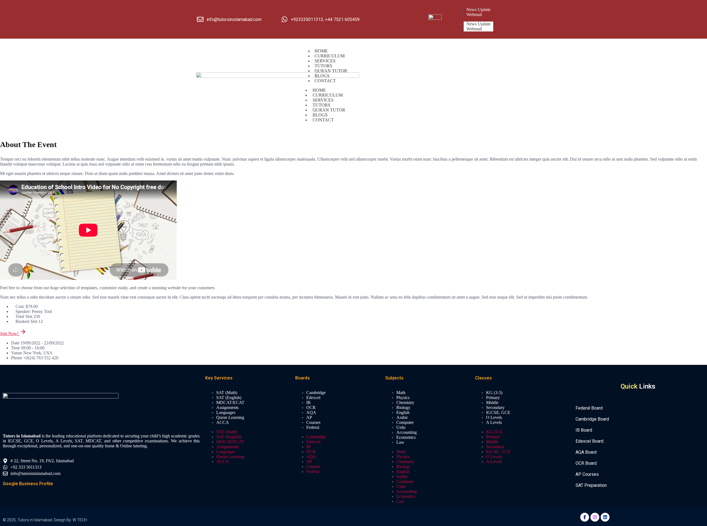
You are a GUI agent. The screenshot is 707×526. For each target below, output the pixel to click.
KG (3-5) (494, 392)
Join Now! (10, 333)
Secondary (495, 407)
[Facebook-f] (584, 517)
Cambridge (316, 392)
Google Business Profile (28, 483)
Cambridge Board (592, 419)
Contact (325, 80)
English (403, 412)
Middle (492, 402)
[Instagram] (594, 517)
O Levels (494, 417)
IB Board (584, 430)
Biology (403, 407)
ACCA (222, 422)
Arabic (402, 417)
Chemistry (405, 402)
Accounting (406, 432)
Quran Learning (230, 417)
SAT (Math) (226, 392)
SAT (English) (228, 397)
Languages (225, 412)
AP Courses (587, 474)
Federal (312, 427)
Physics (403, 397)
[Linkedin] (605, 517)
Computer (405, 422)
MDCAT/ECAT (230, 402)
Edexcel (313, 397)
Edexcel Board (589, 441)
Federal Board (589, 408)
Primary (493, 397)
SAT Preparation (591, 485)
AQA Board (586, 452)
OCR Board (586, 463)
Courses (313, 422)
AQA (311, 412)
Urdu (400, 427)
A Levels (494, 422)
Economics (406, 437)
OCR (311, 407)
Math (400, 392)
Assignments (227, 407)
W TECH (80, 520)
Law (400, 442)
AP (309, 417)
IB (308, 402)
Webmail (474, 28)
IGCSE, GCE (498, 412)
